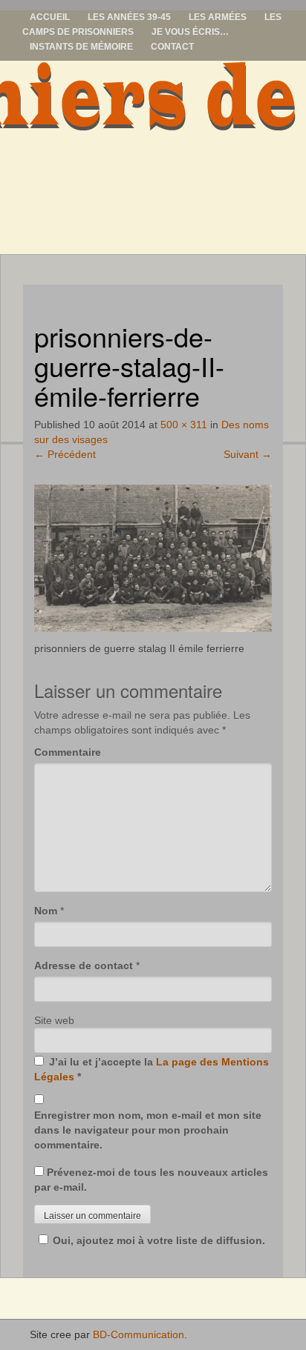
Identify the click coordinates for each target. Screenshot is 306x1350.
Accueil (50, 17)
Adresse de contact (83, 965)
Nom (45, 911)
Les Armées (218, 17)
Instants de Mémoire (81, 46)
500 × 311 (183, 424)
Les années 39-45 (129, 17)
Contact (172, 46)
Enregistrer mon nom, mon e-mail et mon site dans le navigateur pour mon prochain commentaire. (147, 1130)
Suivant (248, 454)
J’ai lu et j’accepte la (151, 1069)
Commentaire (67, 752)
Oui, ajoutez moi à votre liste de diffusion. (159, 1240)
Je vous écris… (190, 32)
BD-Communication (138, 1334)
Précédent (65, 454)
